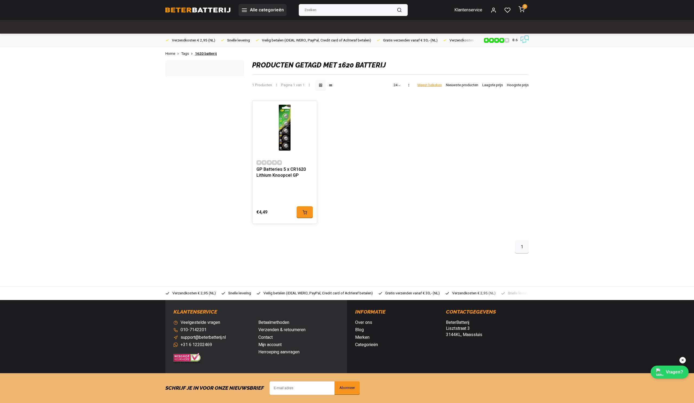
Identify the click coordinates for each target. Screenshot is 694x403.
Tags (185, 53)
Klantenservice (468, 10)
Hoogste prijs (518, 85)
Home (170, 53)
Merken (362, 337)
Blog (359, 330)
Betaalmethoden (273, 322)
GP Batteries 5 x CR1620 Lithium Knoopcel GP (281, 172)
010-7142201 (194, 330)
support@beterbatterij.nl (203, 337)
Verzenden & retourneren (282, 330)
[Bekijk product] (305, 212)
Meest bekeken (429, 85)
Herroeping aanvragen (279, 352)
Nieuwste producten (462, 85)
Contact (265, 337)
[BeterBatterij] (197, 10)
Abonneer (347, 388)
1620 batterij (206, 53)
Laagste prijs (492, 85)
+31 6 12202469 (196, 345)
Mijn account (270, 345)
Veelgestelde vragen (200, 322)
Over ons (363, 322)
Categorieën (366, 345)
